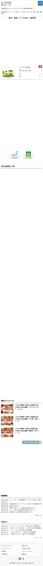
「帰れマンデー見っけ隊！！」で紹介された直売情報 (25, 528)
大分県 (27, 12)
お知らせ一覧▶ (38, 538)
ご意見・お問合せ (26, 548)
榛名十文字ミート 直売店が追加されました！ (23, 508)
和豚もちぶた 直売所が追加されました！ (22, 512)
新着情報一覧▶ (38, 515)
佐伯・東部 (33, 12)
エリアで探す (15, 12)
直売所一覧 (25, 546)
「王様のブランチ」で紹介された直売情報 (22, 534)
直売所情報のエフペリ (6, 12)
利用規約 (4, 551)
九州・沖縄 (22, 12)
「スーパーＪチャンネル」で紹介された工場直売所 (25, 526)
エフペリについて (6, 548)
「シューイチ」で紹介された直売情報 (21, 530)
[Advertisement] (21, 42)
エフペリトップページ (7, 546)
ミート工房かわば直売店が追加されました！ (23, 510)
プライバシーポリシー (27, 551)
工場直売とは (5, 554)
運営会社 (24, 554)
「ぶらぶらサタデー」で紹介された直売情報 (23, 532)
